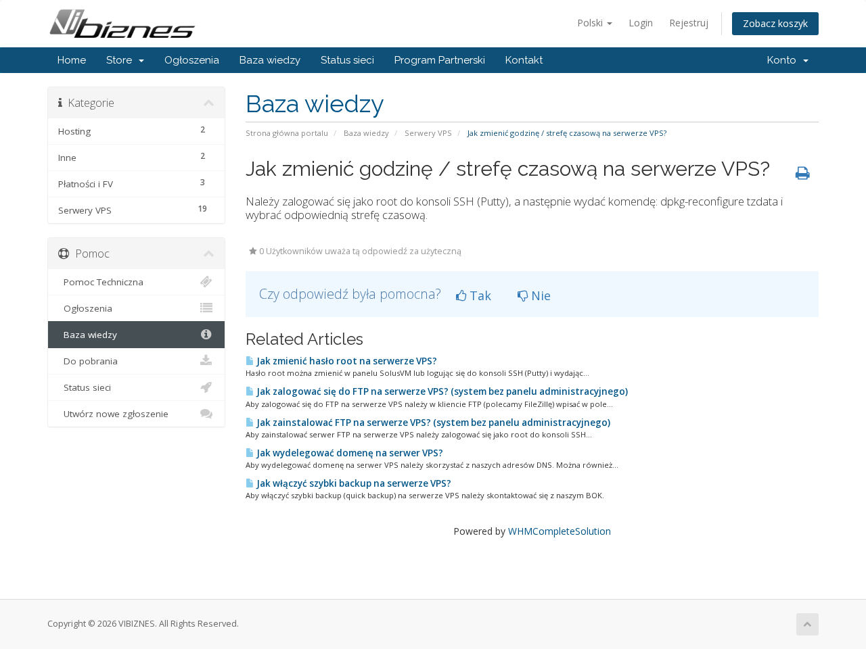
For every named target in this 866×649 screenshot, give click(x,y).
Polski (591, 22)
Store (121, 60)
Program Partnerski (439, 60)
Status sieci (347, 60)
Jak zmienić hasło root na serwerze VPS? (345, 361)
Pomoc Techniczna (100, 282)
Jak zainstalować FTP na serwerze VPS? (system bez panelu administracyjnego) (432, 422)
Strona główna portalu (287, 133)
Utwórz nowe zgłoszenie (113, 414)
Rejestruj (688, 22)
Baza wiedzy (270, 60)
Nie (539, 295)
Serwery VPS (428, 133)
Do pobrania (88, 361)
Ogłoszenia (191, 60)
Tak (478, 295)
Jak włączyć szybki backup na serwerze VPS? (352, 483)
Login (641, 22)
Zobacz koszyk (775, 23)
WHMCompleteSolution (559, 531)
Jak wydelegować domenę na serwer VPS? (348, 453)
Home (72, 60)
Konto (784, 60)
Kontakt (524, 60)
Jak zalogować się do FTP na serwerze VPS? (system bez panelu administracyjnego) (441, 391)
